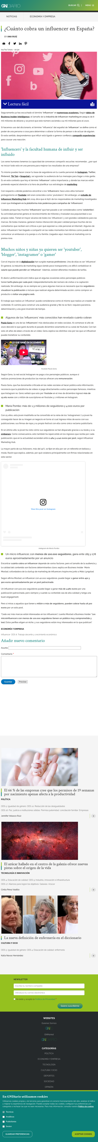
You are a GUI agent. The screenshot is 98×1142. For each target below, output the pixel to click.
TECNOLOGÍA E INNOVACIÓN (15, 873)
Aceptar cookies (83, 1134)
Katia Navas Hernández (12, 955)
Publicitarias (11, 1121)
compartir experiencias (83, 135)
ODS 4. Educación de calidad (14, 880)
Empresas (83, 810)
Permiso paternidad (50, 810)
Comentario (6, 654)
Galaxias (43, 884)
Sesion (9, 1126)
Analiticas (10, 1117)
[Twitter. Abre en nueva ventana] (14, 43)
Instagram (82, 172)
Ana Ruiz (12, 36)
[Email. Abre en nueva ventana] (4, 43)
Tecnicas (9, 1112)
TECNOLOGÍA (49, 1064)
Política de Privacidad (45, 999)
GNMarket (49, 1034)
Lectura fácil (18, 104)
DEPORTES (49, 1076)
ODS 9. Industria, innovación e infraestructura (49, 880)
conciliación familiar (69, 810)
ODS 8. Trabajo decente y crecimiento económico (34, 634)
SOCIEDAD (49, 1081)
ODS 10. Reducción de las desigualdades (46, 806)
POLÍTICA (5, 799)
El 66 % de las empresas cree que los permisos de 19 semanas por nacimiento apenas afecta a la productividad (49, 792)
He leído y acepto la (35, 999)
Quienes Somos (49, 1023)
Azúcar (51, 884)
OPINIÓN (49, 1087)
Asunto (4, 648)
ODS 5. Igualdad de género (13, 806)
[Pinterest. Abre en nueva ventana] (25, 43)
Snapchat (25, 176)
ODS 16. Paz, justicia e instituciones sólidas (20, 810)
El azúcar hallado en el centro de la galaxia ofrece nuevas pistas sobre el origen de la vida (46, 866)
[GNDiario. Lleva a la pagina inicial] (10, 6)
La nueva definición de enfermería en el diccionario (42, 938)
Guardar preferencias (17, 1134)
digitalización (27, 262)
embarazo (6, 434)
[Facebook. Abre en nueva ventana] (9, 43)
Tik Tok (14, 176)
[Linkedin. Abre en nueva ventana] (20, 43)
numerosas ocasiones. (68, 112)
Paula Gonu (6, 323)
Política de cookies (86, 1106)
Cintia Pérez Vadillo (10, 889)
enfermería (60, 950)
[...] (49, 1029)
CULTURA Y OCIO (9, 943)
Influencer (5, 634)
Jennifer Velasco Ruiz (11, 816)
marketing (72, 184)
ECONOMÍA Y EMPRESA (42, 16)
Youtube (22, 195)
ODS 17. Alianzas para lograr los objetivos (20, 884)
